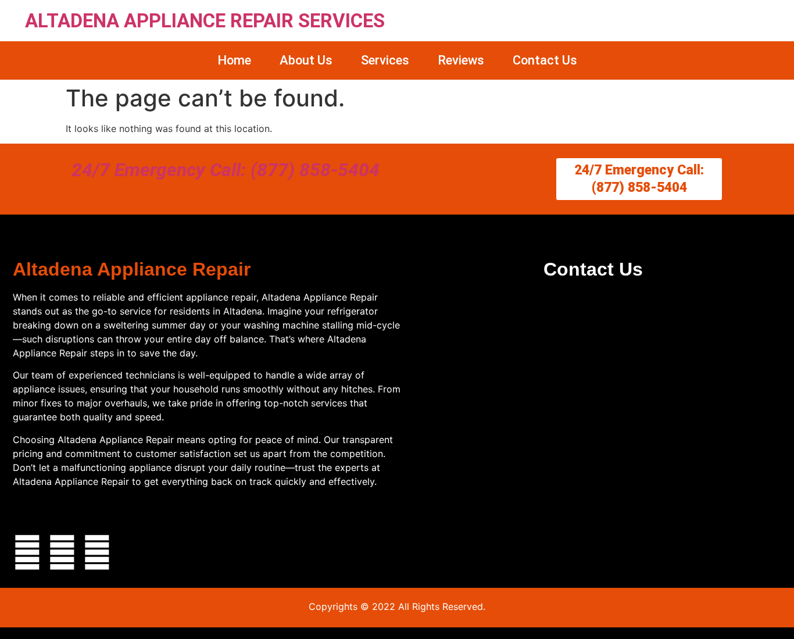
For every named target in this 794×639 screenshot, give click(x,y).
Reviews (461, 60)
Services (385, 60)
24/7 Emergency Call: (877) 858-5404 (225, 170)
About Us (306, 60)
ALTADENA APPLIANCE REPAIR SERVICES (205, 20)
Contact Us (545, 60)
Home (234, 60)
